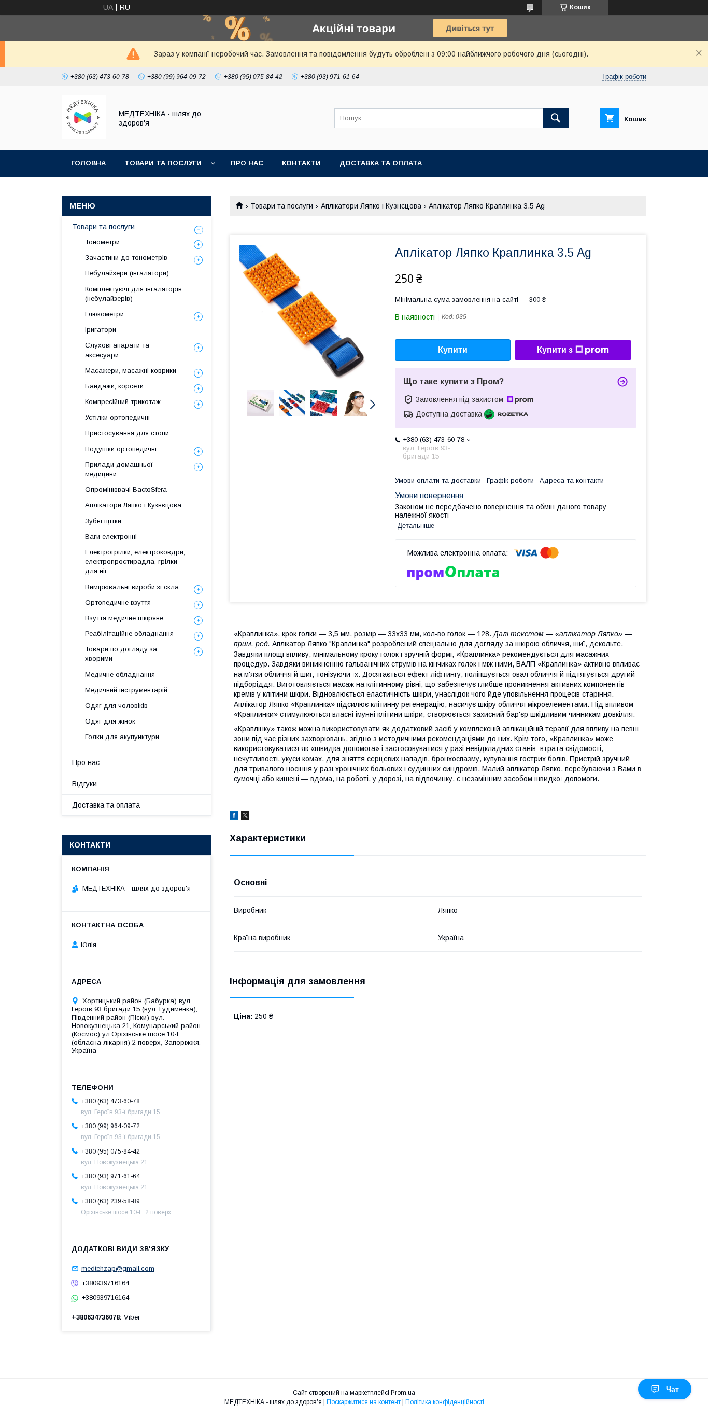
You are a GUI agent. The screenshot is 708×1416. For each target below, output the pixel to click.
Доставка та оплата (380, 163)
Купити (453, 349)
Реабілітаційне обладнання (129, 633)
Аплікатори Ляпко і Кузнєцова (371, 206)
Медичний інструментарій (126, 690)
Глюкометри (104, 314)
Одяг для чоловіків (116, 706)
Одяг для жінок (110, 721)
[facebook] (234, 817)
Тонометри (102, 242)
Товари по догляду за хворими (121, 653)
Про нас (247, 163)
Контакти (301, 163)
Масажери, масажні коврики (130, 370)
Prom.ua (403, 1392)
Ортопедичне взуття (118, 602)
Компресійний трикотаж (123, 402)
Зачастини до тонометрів (126, 257)
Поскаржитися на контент (364, 1402)
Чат (672, 1389)
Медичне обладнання (120, 674)
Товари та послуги (163, 163)
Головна (88, 163)
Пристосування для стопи (127, 433)
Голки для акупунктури (122, 737)
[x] (245, 817)
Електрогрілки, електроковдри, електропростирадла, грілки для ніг (135, 561)
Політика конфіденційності (444, 1402)
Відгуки (84, 784)
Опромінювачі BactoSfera (126, 489)
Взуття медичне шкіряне (124, 618)
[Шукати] (556, 118)
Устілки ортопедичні (117, 417)
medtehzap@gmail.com (117, 1268)
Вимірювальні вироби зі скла (132, 587)
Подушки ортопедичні (121, 449)
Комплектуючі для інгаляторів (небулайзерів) (133, 293)
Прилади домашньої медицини (119, 469)
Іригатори (100, 330)
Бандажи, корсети (114, 386)
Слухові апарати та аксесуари (117, 349)
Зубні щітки (103, 521)
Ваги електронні (111, 536)
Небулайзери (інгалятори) (127, 273)
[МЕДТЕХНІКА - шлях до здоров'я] (84, 136)
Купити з (555, 349)
